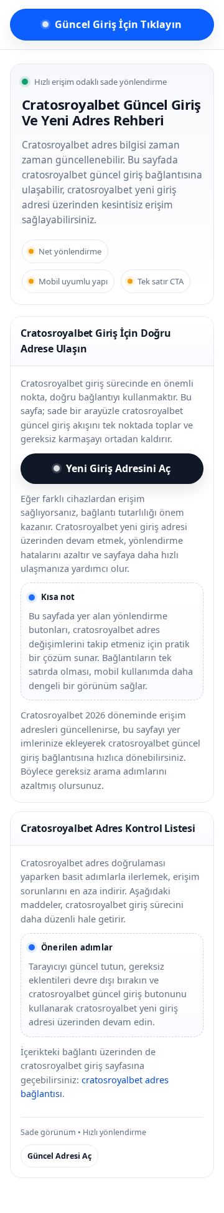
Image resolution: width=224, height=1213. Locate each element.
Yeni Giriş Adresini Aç (118, 468)
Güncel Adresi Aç (59, 1156)
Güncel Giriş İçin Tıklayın (118, 24)
